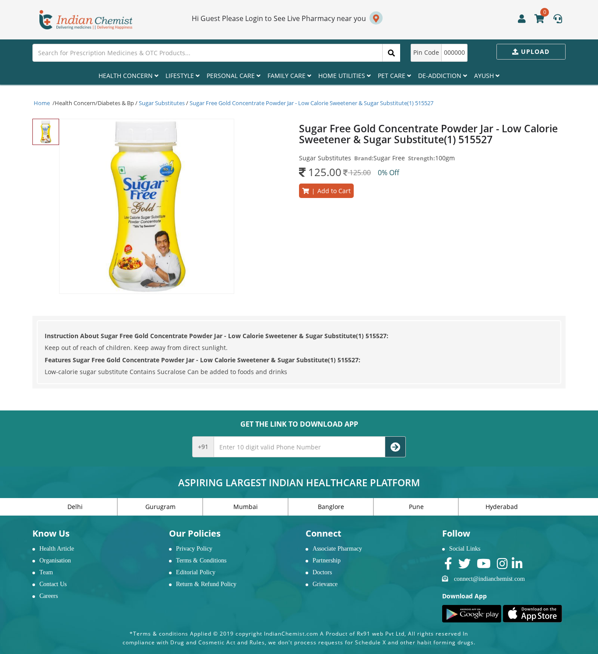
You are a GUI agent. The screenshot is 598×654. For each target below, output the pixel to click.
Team (46, 572)
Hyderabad (501, 506)
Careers (48, 596)
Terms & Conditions (201, 560)
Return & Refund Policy (206, 584)
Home (41, 103)
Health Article (56, 548)
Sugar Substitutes (162, 103)
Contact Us (53, 584)
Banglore (331, 506)
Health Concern (126, 75)
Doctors (322, 572)
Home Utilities (342, 75)
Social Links (464, 548)
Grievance (325, 584)
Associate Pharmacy (337, 548)
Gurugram (160, 506)
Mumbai (245, 506)
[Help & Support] (558, 20)
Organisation (55, 560)
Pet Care (392, 75)
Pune (416, 506)
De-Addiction (440, 75)
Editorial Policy (195, 572)
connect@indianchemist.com (489, 579)
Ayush (485, 75)
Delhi (75, 506)
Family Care (287, 75)
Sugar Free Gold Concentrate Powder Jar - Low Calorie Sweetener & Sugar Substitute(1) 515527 (311, 103)
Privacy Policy (194, 548)
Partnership (327, 560)
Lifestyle (180, 75)
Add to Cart (330, 191)
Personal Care (232, 75)
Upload (534, 51)
